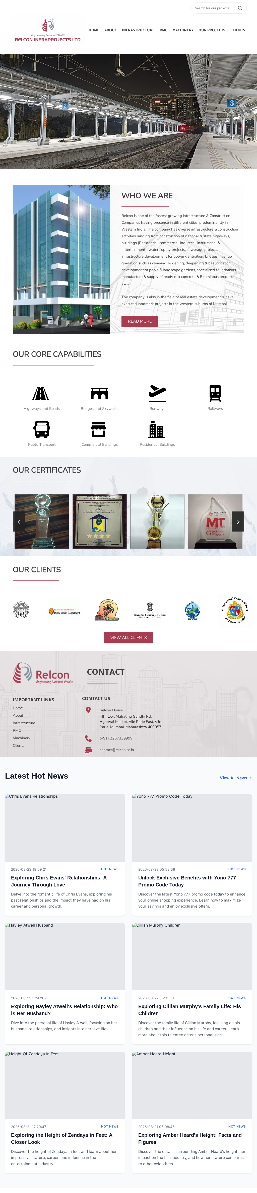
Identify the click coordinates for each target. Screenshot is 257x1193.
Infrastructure (24, 722)
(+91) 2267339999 (116, 738)
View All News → (236, 778)
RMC (163, 29)
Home (94, 29)
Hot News (110, 869)
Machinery (21, 737)
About (18, 715)
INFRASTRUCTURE (138, 29)
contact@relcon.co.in (117, 749)
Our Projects (212, 29)
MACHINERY (183, 29)
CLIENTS (237, 29)
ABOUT (110, 29)
